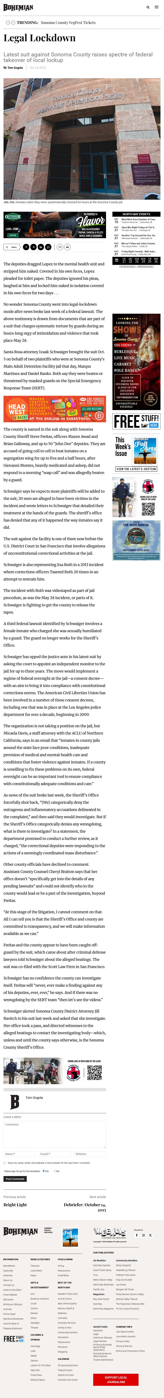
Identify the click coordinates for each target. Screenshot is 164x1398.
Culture (34, 1308)
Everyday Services (67, 1323)
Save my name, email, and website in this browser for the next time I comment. (49, 1162)
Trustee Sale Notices (103, 1359)
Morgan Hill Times (125, 1289)
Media (34, 1355)
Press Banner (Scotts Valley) (130, 1294)
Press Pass (36, 1375)
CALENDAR (63, 1359)
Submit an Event (66, 1375)
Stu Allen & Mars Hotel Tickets (67, 22)
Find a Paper (9, 1314)
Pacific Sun (98, 1289)
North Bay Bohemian (103, 1284)
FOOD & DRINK (65, 1259)
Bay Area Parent (101, 1299)
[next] (13, 23)
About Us (7, 1280)
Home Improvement (68, 1332)
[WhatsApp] (48, 247)
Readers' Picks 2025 (68, 1294)
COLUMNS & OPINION (37, 1337)
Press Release (10, 1294)
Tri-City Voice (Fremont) (127, 1308)
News (33, 1275)
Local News (36, 1270)
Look (33, 1351)
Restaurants (64, 1270)
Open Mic (35, 1370)
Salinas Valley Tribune (126, 1299)
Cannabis (62, 1318)
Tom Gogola (15, 67)
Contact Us (8, 1285)
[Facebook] (26, 247)
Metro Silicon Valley (102, 1280)
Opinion (34, 1360)
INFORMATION (10, 1259)
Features (35, 1266)
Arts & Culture (65, 1298)
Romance (62, 1347)
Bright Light (15, 1204)
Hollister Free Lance (125, 1275)
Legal (95, 1334)
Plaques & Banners (12, 1328)
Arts (33, 1294)
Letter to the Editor (12, 1290)
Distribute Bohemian (13, 1319)
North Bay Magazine (103, 1308)
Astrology (35, 1346)
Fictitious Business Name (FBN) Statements (102, 1347)
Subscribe (8, 1270)
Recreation (63, 1337)
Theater (34, 1327)
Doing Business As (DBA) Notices (102, 1355)
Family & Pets (64, 1327)
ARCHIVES (48, 1230)
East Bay (97, 1304)
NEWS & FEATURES (40, 1259)
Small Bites (63, 1275)
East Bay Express (101, 1265)
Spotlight (35, 1323)
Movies (34, 1313)
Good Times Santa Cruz (102, 1272)
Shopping (62, 1351)
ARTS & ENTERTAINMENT (40, 1285)
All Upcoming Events (68, 1365)
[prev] (8, 23)
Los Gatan (121, 1284)
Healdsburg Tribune (125, 1270)
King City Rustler (124, 1280)
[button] (148, 7)
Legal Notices (100, 1341)
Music (34, 1318)
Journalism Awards (125, 1336)
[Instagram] (143, 1235)
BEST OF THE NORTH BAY (65, 1285)
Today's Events (65, 1370)
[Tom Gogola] (14, 1102)
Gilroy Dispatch (123, 1265)
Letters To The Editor (41, 1365)
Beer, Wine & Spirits (67, 1303)
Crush (34, 1303)
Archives (7, 1309)
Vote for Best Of (11, 1323)
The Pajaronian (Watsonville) (130, 1304)
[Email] (58, 247)
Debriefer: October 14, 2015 (85, 1207)
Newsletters (9, 1266)
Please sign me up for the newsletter (22, 1171)
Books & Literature (40, 1298)
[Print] (67, 247)
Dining (61, 1266)
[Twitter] (33, 247)
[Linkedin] (41, 247)
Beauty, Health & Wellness (66, 1310)
